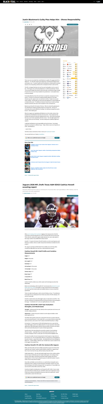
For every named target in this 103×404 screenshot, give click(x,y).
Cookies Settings (64, 398)
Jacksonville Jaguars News (33, 175)
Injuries (39, 1)
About (26, 394)
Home (26, 175)
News (18, 1)
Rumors (21, 1)
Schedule (26, 1)
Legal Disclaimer (28, 398)
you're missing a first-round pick (34, 234)
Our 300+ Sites (64, 394)
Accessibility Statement (41, 398)
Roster (35, 1)
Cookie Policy (75, 396)
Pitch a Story (39, 396)
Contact (52, 394)
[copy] (31, 24)
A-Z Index (53, 398)
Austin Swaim (27, 193)
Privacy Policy (54, 396)
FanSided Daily (28, 396)
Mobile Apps (75, 394)
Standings (31, 1)
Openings (38, 394)
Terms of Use (64, 396)
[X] (96, 1)
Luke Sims (26, 21)
